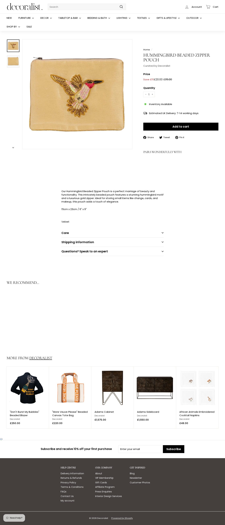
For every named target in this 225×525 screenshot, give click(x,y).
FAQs (63, 491)
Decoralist (40, 358)
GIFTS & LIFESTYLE (166, 18)
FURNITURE (24, 18)
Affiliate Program (105, 487)
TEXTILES (142, 18)
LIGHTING (122, 18)
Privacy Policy (68, 482)
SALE (29, 26)
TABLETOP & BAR (68, 18)
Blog (132, 473)
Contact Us (67, 496)
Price (146, 74)
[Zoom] (77, 94)
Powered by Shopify (122, 518)
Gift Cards (101, 482)
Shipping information (77, 242)
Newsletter (136, 478)
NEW (9, 18)
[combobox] (87, 7)
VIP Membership (104, 478)
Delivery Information (72, 473)
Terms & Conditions (72, 487)
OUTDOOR (192, 18)
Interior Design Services (108, 496)
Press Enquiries (103, 491)
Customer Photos (140, 482)
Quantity (149, 88)
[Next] (13, 146)
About (98, 473)
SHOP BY (12, 26)
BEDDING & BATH (97, 18)
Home (146, 49)
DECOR (44, 18)
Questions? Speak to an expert (84, 251)
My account (67, 500)
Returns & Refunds (71, 478)
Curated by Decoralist (156, 65)
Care (65, 233)
